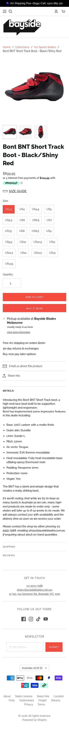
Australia (32, 668)
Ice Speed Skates (45, 47)
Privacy (28, 704)
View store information (18, 332)
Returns (55, 700)
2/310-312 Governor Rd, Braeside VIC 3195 (34, 593)
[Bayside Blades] (22, 26)
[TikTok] (38, 619)
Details (8, 390)
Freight (42, 700)
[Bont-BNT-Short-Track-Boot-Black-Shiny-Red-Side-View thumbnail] (10, 132)
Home (7, 47)
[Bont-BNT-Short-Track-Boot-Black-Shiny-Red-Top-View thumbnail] (41, 132)
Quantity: (8, 274)
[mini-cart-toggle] (63, 11)
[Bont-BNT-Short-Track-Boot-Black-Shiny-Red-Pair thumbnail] (25, 132)
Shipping (9, 546)
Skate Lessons (23, 696)
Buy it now (34, 308)
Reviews (9, 555)
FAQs (12, 700)
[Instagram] (31, 619)
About (7, 696)
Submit (54, 647)
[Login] (56, 11)
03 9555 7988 (34, 585)
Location (59, 696)
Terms (41, 704)
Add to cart (34, 297)
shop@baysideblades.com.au (34, 589)
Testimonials (26, 700)
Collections (22, 47)
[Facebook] (23, 619)
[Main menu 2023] (4, 11)
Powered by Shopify (34, 719)
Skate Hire (43, 696)
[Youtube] (45, 619)
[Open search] (10, 11)
